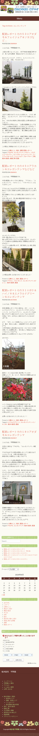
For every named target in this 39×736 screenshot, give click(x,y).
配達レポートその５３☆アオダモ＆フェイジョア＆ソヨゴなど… (19, 37)
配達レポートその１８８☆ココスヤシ (16, 553)
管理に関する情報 (9, 620)
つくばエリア (10, 702)
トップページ (8, 681)
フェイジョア (18, 156)
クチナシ (27, 152)
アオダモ (10, 152)
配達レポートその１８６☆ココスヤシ (16, 559)
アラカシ (10, 281)
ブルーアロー (27, 156)
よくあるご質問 (9, 687)
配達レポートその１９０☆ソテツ (14, 549)
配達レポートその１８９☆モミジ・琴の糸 (17, 551)
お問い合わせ (8, 689)
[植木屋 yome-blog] (19, 13)
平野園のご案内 (9, 683)
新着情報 (6, 714)
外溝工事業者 (9, 649)
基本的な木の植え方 (10, 712)
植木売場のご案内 (9, 696)
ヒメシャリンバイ (26, 154)
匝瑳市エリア (10, 698)
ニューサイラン (7, 154)
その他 (8, 651)
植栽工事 (13, 158)
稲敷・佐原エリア (11, 700)
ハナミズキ (16, 154)
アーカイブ (5, 569)
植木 (17, 150)
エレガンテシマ (19, 152)
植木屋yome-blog (32, 663)
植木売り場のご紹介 (10, 618)
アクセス (6, 685)
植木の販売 (5, 158)
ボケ (5, 424)
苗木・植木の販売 (9, 706)
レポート (6, 605)
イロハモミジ (18, 281)
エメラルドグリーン (13, 422)
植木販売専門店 (10, 642)
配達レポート (28, 150)
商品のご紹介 (8, 609)
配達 (17, 158)
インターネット (10, 646)
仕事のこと (12, 150)
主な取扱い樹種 (9, 710)
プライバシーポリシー (11, 716)
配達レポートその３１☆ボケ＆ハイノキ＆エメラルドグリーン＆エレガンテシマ (19, 293)
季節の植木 (7, 611)
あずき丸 (6, 603)
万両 (34, 156)
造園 (21, 150)
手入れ (6, 612)
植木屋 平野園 (14, 729)
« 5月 (3, 595)
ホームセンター (10, 644)
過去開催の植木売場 (12, 704)
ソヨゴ (33, 152)
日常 (5, 614)
